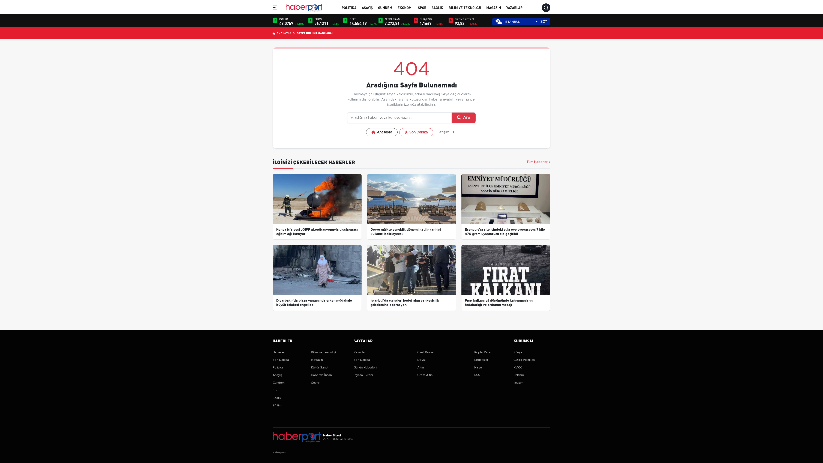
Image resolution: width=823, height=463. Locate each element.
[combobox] (521, 22)
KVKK (518, 367)
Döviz (421, 360)
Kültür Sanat (319, 367)
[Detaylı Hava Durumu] (499, 21)
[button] (275, 8)
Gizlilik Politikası (524, 360)
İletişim (444, 132)
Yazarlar (514, 7)
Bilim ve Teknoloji (465, 7)
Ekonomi (405, 7)
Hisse (478, 367)
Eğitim (277, 405)
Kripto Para (482, 352)
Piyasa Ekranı (363, 375)
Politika (349, 7)
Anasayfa (283, 33)
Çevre (315, 383)
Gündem (385, 7)
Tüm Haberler (537, 162)
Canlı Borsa (425, 352)
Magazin (493, 7)
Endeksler (481, 360)
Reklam (519, 375)
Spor (422, 7)
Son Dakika (418, 132)
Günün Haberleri (365, 367)
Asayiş (367, 7)
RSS (477, 375)
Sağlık (437, 7)
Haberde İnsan (321, 375)
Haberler (279, 352)
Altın (420, 367)
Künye (518, 352)
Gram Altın (425, 375)
